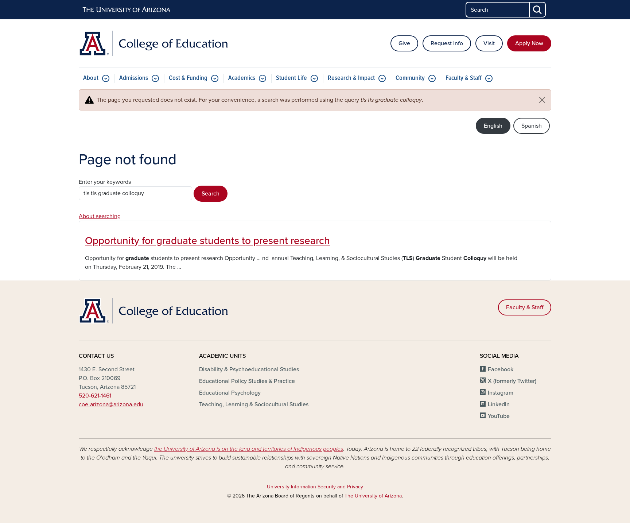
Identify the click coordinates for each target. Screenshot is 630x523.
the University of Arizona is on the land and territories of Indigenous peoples (248, 449)
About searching (100, 216)
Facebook (500, 369)
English (493, 125)
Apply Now (529, 43)
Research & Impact (351, 78)
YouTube (499, 416)
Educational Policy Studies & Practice (247, 381)
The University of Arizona (373, 496)
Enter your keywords (105, 182)
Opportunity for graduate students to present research (207, 241)
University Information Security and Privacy (315, 487)
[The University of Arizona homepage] (126, 10)
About (90, 78)
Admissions (133, 78)
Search (210, 193)
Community (410, 78)
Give (404, 43)
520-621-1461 (95, 395)
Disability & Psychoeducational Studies (249, 369)
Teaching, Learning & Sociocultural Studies (253, 404)
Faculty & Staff (464, 78)
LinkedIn (499, 404)
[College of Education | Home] (154, 43)
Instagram (500, 392)
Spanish (531, 125)
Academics (241, 78)
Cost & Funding (188, 78)
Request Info (447, 43)
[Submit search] (538, 10)
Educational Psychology (230, 392)
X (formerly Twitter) (512, 381)
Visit (489, 43)
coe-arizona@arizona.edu (111, 404)
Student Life (291, 78)
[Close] (542, 100)
